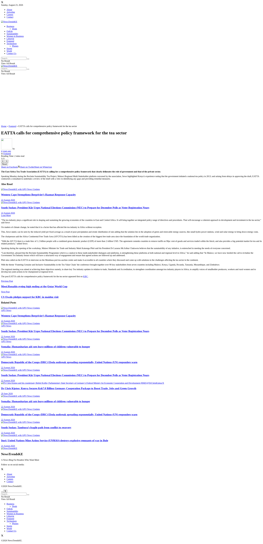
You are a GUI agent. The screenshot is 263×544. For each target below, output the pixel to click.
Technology (12, 43)
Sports (9, 48)
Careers (10, 14)
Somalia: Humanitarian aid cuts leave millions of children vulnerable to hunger (45, 346)
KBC (85, 276)
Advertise (11, 12)
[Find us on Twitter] (2, 2)
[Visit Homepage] (9, 22)
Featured (10, 41)
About (9, 9)
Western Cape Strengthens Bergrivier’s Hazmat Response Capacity (38, 194)
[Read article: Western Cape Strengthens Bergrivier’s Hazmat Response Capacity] (131, 189)
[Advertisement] (131, 104)
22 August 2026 (8, 200)
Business (10, 26)
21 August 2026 (8, 446)
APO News (6, 310)
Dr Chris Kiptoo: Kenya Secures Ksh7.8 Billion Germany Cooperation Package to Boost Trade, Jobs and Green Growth (68, 388)
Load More (6, 215)
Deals (14, 29)
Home (3, 126)
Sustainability (12, 34)
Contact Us (11, 53)
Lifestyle (10, 38)
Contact (10, 17)
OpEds (10, 31)
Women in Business (15, 36)
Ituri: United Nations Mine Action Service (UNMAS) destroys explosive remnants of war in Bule (54, 440)
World (9, 51)
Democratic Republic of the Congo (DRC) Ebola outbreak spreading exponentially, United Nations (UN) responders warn (69, 362)
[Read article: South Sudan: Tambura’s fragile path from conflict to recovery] (131, 422)
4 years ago (6, 151)
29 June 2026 (7, 393)
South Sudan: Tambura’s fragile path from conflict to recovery (36, 427)
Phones (15, 46)
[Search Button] (28, 69)
